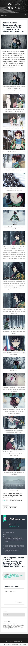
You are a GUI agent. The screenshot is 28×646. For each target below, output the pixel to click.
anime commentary (13, 537)
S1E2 (4, 500)
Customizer (12, 628)
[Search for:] (14, 614)
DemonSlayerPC (17, 539)
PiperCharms (14, 3)
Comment (19, 602)
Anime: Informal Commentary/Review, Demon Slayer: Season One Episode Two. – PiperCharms (13, 575)
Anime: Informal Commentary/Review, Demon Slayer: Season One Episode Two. (14, 550)
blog (10, 538)
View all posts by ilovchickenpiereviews (14, 525)
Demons (11, 539)
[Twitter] (15, 7)
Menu (5, 15)
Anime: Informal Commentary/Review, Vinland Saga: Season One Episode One (14, 546)
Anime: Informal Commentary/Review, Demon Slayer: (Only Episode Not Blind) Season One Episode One (13, 27)
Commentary (15, 538)
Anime (7, 537)
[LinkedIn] (12, 7)
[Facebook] (9, 7)
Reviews (7, 534)
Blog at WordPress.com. (14, 641)
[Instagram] (19, 7)
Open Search (25, 15)
